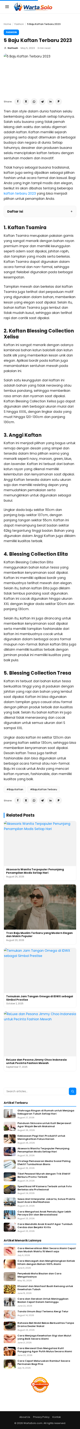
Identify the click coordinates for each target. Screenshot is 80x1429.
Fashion (19, 24)
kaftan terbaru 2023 (20, 193)
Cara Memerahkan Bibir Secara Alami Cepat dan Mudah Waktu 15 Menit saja (46, 1250)
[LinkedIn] (50, 101)
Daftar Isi (15, 211)
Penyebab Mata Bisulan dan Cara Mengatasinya (39, 1275)
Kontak (56, 1417)
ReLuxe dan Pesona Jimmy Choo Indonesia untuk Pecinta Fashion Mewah (36, 1061)
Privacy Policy (41, 1417)
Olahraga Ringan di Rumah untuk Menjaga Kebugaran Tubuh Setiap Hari (45, 1112)
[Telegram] (42, 101)
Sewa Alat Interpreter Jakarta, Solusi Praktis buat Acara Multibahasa (46, 1201)
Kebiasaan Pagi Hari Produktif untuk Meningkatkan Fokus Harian (41, 1137)
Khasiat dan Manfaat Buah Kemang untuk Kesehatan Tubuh (45, 1288)
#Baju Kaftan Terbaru (43, 789)
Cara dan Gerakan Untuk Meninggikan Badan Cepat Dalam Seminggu (42, 1300)
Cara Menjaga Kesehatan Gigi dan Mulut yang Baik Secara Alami (44, 1337)
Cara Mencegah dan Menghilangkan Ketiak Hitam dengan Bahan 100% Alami (46, 1263)
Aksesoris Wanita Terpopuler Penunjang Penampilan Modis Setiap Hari (35, 871)
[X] (26, 101)
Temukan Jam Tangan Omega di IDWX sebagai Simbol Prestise (39, 998)
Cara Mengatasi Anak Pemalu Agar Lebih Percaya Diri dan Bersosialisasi (44, 1213)
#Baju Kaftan (15, 789)
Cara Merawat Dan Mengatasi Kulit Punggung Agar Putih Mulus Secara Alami (44, 1350)
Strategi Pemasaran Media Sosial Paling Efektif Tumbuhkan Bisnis (44, 1163)
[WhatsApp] (34, 101)
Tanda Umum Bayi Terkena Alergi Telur (42, 1311)
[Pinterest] (58, 101)
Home (7, 24)
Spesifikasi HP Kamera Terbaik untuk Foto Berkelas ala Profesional (44, 1188)
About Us (24, 1417)
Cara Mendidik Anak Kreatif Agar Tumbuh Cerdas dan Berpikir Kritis (45, 1226)
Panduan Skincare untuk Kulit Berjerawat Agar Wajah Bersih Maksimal (44, 1125)
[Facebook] (17, 101)
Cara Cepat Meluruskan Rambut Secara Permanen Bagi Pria (43, 1362)
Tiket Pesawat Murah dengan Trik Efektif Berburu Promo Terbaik (43, 1175)
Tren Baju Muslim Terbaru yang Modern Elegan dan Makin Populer (39, 934)
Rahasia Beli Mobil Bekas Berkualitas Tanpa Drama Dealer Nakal (45, 1325)
